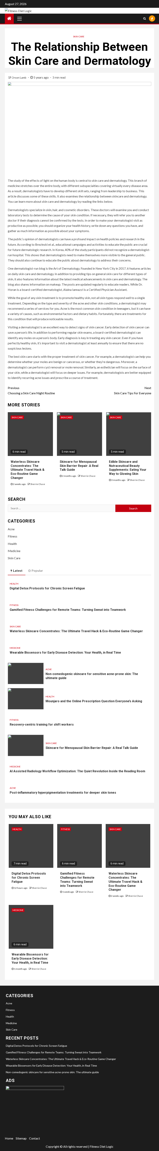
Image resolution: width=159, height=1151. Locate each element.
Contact (34, 1138)
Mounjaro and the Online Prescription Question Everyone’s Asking (94, 701)
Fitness (12, 536)
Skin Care (78, 36)
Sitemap (21, 1138)
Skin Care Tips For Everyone (132, 390)
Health (12, 543)
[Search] (144, 18)
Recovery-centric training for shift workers (42, 724)
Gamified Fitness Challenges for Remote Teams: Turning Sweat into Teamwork (68, 610)
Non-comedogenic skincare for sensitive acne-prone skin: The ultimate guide (52, 1072)
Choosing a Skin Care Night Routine (31, 390)
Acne (11, 529)
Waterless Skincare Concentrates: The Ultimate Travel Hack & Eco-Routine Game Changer (27, 470)
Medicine (14, 551)
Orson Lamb (19, 77)
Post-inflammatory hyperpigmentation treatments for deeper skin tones (63, 792)
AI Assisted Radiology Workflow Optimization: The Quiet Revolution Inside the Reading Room (77, 771)
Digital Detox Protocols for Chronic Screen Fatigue (47, 588)
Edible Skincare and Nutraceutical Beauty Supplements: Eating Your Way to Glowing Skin (127, 468)
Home (9, 1138)
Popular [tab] (37, 570)
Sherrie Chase (37, 484)
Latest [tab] (17, 570)
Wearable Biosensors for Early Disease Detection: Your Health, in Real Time (65, 652)
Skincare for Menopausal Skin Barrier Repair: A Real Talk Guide (79, 466)
